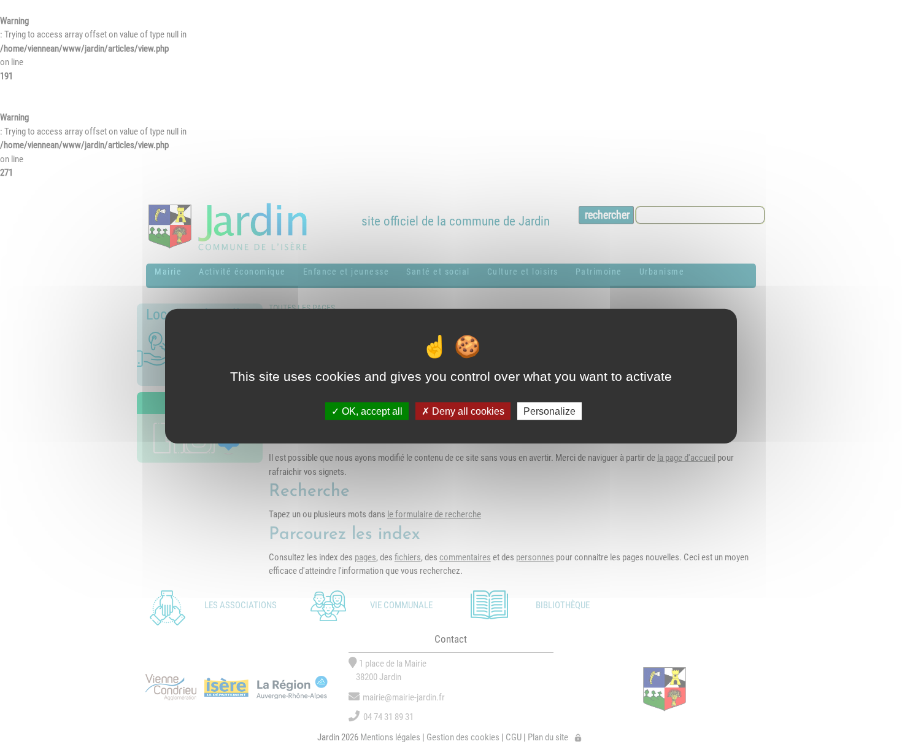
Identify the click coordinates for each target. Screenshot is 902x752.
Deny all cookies (467, 410)
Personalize (549, 410)
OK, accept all (371, 410)
